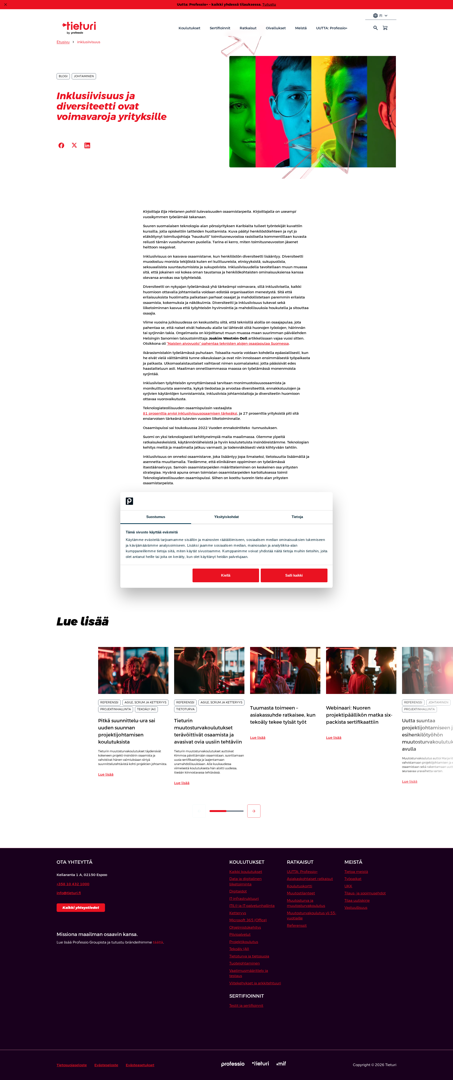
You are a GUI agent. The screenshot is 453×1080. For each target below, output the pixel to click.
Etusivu (63, 42)
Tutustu (269, 4)
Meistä (301, 28)
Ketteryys (237, 913)
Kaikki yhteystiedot (81, 908)
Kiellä (225, 575)
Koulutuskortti (299, 886)
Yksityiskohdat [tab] (226, 517)
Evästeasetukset (140, 1065)
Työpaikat (352, 879)
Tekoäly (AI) (239, 949)
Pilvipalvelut (240, 934)
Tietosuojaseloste (72, 1065)
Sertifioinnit (220, 28)
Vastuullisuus (355, 908)
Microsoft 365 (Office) (248, 920)
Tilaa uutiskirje (357, 900)
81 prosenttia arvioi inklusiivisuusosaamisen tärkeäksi (190, 413)
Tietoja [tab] (297, 517)
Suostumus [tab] (155, 517)
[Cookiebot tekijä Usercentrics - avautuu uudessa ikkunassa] (306, 501)
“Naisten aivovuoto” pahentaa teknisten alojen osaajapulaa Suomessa (228, 343)
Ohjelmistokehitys (245, 927)
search (375, 28)
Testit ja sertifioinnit (246, 1005)
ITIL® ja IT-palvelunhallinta (252, 906)
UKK (348, 886)
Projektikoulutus (243, 942)
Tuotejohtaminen (244, 963)
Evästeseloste (106, 1065)
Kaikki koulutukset (245, 872)
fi (381, 16)
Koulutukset (189, 28)
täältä (158, 942)
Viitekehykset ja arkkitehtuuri (255, 983)
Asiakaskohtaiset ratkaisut (310, 879)
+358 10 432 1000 (73, 884)
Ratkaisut (248, 28)
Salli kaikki (294, 575)
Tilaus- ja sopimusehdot (365, 893)
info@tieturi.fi (69, 893)
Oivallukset (276, 28)
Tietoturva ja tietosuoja (249, 956)
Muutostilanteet (301, 893)
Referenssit (297, 925)
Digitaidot (238, 891)
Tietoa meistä (356, 872)
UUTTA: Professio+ (331, 28)
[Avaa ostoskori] (385, 28)
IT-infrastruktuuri (244, 899)
